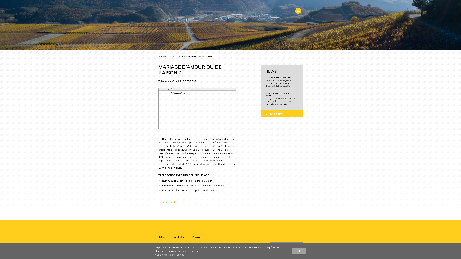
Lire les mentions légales (170, 255)
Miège (162, 237)
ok (299, 251)
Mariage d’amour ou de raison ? (203, 56)
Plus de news (276, 114)
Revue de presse (184, 56)
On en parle (173, 56)
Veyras (196, 237)
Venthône (179, 237)
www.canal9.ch (167, 202)
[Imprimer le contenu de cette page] (301, 57)
